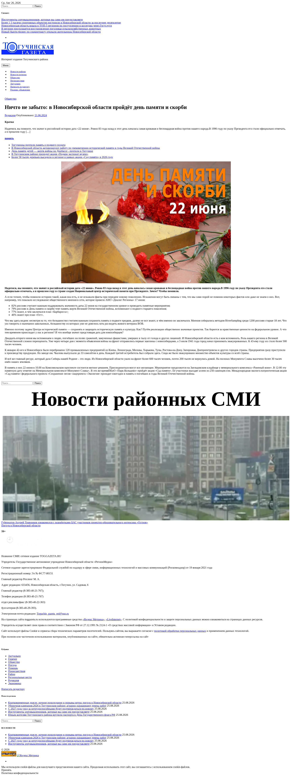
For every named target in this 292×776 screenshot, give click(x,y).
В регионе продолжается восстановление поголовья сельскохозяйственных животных (51, 28)
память (9, 138)
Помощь (13, 668)
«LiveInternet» (113, 619)
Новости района (18, 71)
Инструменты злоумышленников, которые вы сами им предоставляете (42, 19)
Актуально (15, 84)
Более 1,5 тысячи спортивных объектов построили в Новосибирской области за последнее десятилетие (61, 22)
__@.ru (53, 613)
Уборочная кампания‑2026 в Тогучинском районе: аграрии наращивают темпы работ (57, 705)
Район (11, 674)
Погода (12, 665)
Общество (15, 77)
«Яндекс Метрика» (93, 619)
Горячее (12, 659)
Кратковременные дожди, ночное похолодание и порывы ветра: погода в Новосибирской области (64, 702)
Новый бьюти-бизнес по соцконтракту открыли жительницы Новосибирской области (51, 31)
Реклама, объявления (20, 90)
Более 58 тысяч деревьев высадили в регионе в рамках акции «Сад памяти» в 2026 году (62, 157)
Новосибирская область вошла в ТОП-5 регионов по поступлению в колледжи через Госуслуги (56, 25)
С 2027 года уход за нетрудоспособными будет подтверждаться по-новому (51, 708)
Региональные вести (20, 677)
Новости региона (18, 74)
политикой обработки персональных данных (180, 630)
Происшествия (17, 81)
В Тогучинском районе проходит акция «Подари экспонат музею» (49, 154)
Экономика (14, 683)
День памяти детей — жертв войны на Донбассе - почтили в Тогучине (52, 151)
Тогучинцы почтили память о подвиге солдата (38, 144)
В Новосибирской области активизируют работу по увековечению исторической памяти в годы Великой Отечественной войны (85, 148)
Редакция (10, 115)
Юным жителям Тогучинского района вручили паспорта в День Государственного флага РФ (61, 714)
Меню (6, 65)
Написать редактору (20, 87)
